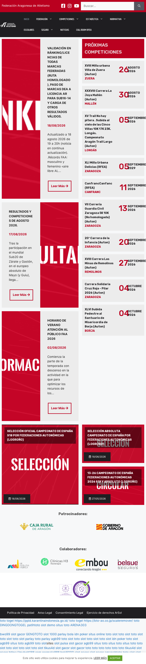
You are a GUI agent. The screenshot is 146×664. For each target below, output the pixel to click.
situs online (97, 634)
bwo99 (5, 634)
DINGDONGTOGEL (13, 625)
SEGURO (45, 30)
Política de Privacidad (20, 612)
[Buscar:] (107, 6)
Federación (42, 19)
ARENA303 (78, 625)
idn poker (81, 634)
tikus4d (49, 648)
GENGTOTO (34, 634)
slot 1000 (50, 634)
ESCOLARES (29, 30)
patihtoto (33, 625)
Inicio (26, 19)
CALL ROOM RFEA (84, 30)
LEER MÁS (100, 658)
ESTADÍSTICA (92, 19)
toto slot (112, 634)
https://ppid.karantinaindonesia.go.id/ (41, 620)
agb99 (56, 639)
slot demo (48, 625)
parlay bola (66, 634)
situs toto (62, 625)
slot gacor (18, 634)
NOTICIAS (64, 30)
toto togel (7, 620)
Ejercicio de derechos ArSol (104, 612)
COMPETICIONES (66, 19)
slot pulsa (61, 643)
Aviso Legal (45, 612)
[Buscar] (139, 6)
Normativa (115, 19)
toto (136, 620)
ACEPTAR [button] (115, 658)
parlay (29, 639)
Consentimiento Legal (69, 612)
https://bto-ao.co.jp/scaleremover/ (108, 620)
